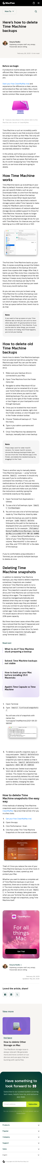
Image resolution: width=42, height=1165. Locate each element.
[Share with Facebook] (5, 994)
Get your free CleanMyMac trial (18, 819)
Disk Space (8, 1038)
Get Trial (21, 951)
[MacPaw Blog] (9, 3)
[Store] (34, 3)
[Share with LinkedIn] (11, 994)
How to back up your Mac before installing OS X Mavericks (18, 675)
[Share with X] (17, 994)
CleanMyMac (8, 811)
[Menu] (38, 3)
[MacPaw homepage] (4, 1161)
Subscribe (33, 1104)
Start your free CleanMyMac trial (16, 84)
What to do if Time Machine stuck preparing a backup (19, 650)
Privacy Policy (21, 1113)
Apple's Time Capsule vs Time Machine (20, 688)
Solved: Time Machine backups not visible (21, 662)
